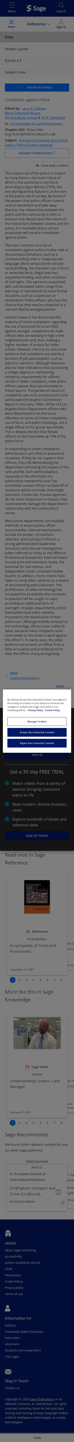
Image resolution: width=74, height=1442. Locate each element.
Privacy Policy (36, 710)
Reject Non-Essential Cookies (37, 743)
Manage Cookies (37, 721)
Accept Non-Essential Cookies (37, 732)
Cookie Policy (52, 710)
